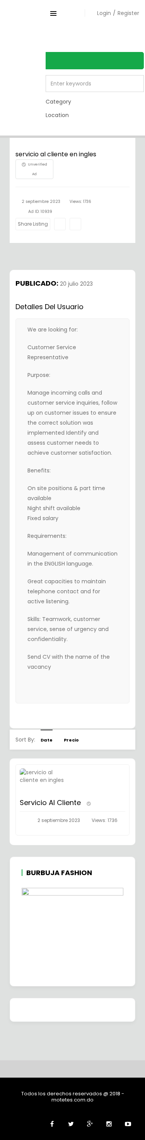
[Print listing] (60, 224)
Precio (71, 740)
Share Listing (33, 224)
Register (128, 13)
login (104, 13)
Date (47, 740)
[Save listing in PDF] (75, 224)
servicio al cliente (51, 802)
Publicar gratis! (108, 38)
